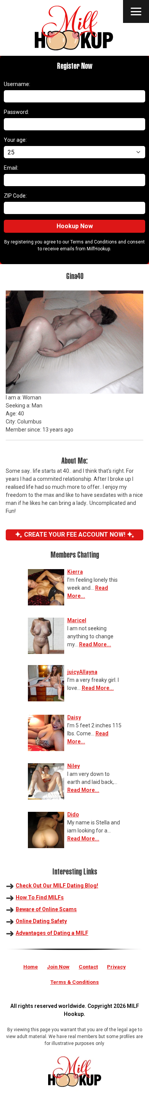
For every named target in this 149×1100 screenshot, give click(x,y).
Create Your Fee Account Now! (75, 534)
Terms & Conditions (74, 982)
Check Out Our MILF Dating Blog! (57, 886)
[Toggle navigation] (136, 11)
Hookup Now (75, 226)
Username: (17, 84)
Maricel (76, 620)
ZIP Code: (15, 196)
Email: (11, 168)
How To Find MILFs (40, 897)
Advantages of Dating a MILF (52, 933)
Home (30, 967)
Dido (73, 814)
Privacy (116, 967)
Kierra (75, 572)
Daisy (74, 717)
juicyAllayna (82, 672)
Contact (88, 967)
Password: (16, 112)
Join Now (58, 967)
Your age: (15, 140)
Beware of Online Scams (46, 909)
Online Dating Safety (41, 921)
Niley (73, 766)
